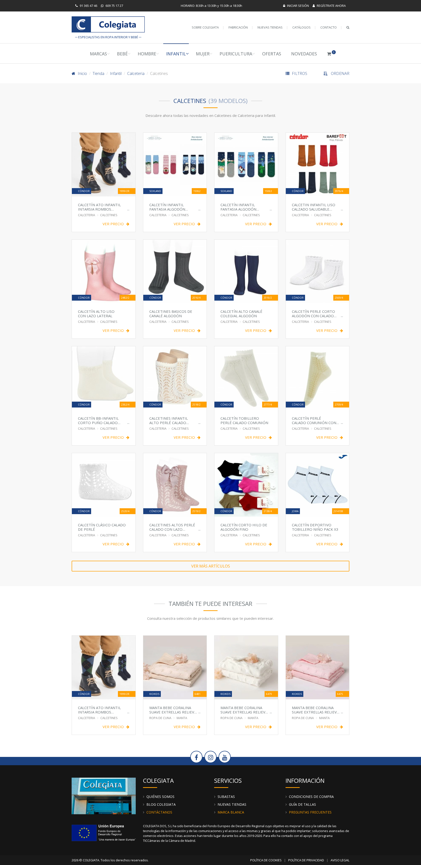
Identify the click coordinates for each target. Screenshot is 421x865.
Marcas (98, 54)
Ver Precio (113, 224)
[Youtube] (225, 757)
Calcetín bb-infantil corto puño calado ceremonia (98, 420)
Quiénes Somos (160, 796)
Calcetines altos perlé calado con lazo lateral (172, 527)
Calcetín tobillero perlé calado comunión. (244, 420)
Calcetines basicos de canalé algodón (170, 313)
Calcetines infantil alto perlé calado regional (168, 420)
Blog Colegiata (161, 804)
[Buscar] (347, 27)
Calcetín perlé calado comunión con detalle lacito (314, 420)
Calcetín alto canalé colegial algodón (241, 313)
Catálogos (301, 27)
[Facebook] (196, 757)
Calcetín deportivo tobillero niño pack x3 (315, 527)
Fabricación (238, 27)
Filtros (299, 73)
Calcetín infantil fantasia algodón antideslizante (167, 207)
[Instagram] (210, 757)
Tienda (98, 73)
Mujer (203, 54)
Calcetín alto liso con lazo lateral (96, 313)
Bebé (122, 54)
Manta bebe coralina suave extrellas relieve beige (172, 709)
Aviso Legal (340, 860)
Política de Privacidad (306, 860)
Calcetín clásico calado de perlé (102, 527)
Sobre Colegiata (205, 27)
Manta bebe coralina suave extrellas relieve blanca (244, 709)
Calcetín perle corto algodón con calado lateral (313, 313)
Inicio (82, 73)
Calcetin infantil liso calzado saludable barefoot (313, 207)
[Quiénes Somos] (104, 795)
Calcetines (108, 215)
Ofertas (271, 54)
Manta (182, 718)
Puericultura (236, 54)
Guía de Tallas (302, 804)
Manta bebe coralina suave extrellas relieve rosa (315, 709)
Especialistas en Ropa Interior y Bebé (108, 25)
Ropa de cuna (160, 718)
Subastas (226, 796)
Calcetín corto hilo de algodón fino (243, 527)
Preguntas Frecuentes (310, 812)
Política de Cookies (266, 860)
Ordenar (340, 73)
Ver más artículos (210, 566)
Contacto (328, 27)
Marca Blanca (231, 812)
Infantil (176, 54)
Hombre (147, 54)
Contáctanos (159, 812)
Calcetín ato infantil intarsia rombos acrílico (99, 207)
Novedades (304, 54)
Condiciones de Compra (311, 796)
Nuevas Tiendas (270, 27)
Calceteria (135, 73)
